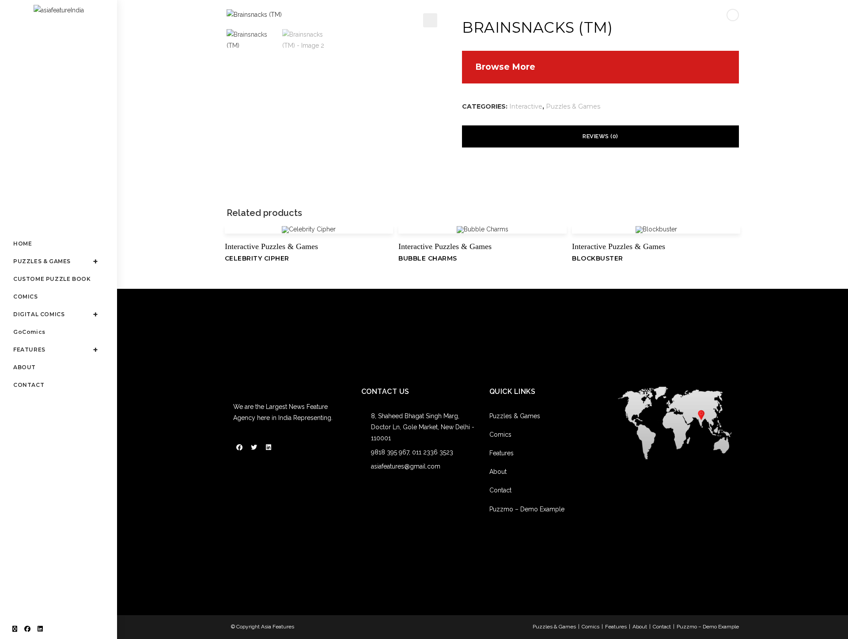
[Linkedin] (268, 447)
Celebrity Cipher (257, 258)
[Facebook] (239, 447)
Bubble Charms (427, 258)
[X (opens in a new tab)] (15, 629)
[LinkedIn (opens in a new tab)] (40, 629)
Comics (500, 434)
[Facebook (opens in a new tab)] (27, 629)
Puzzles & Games (573, 106)
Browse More (505, 67)
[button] (430, 20)
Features (501, 453)
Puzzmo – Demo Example (526, 509)
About (498, 471)
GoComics (29, 332)
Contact (500, 490)
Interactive (525, 106)
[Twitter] (254, 447)
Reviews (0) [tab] (600, 136)
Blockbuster (597, 258)
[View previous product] (733, 15)
